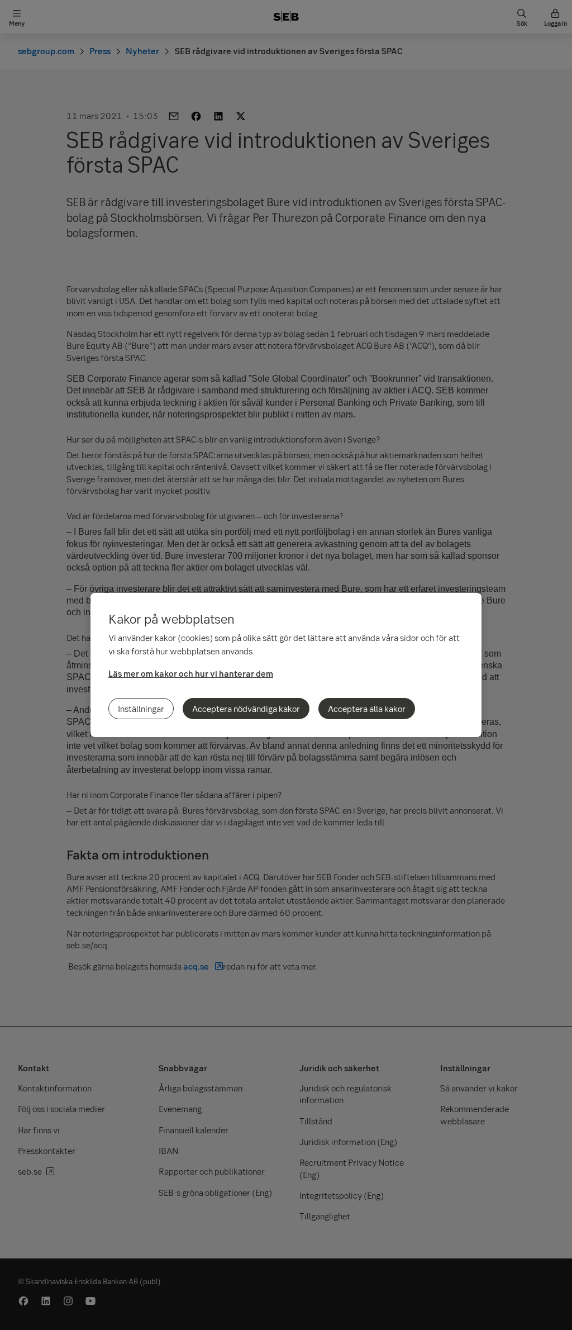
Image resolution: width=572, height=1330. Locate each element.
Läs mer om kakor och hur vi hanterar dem (190, 673)
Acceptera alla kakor (367, 708)
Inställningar (141, 708)
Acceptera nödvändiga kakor (246, 708)
